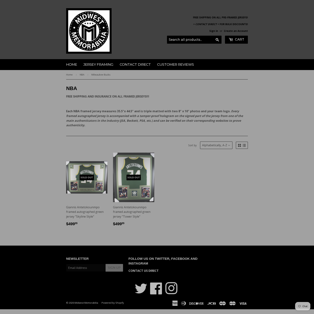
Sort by (192, 145)
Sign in (213, 31)
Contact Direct (135, 64)
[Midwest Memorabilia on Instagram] (171, 292)
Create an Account (236, 31)
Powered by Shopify (113, 302)
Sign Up (114, 267)
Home (71, 64)
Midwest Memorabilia (86, 302)
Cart (239, 39)
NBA (82, 74)
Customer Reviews (175, 64)
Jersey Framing (98, 64)
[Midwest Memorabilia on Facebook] (156, 292)
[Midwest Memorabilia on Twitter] (141, 292)
